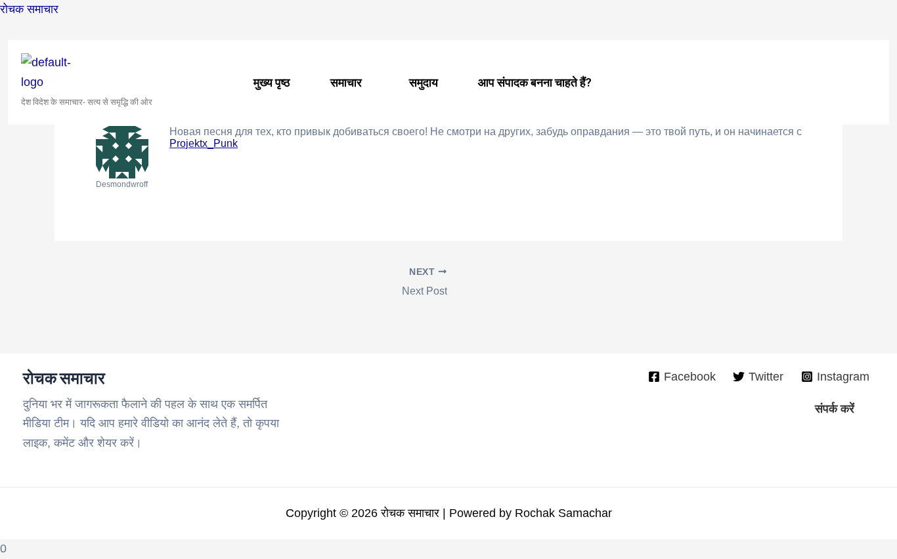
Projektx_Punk (203, 143)
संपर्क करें (834, 408)
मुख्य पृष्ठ (271, 82)
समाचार (346, 82)
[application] (367, 82)
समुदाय (423, 82)
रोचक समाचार (29, 9)
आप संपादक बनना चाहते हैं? (535, 82)
